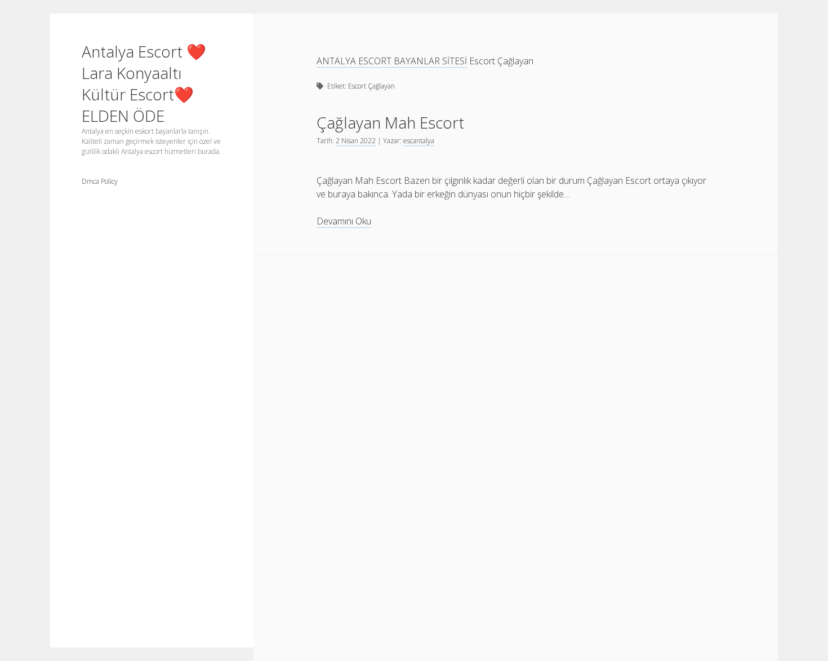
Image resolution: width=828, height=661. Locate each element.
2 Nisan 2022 (356, 141)
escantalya (418, 141)
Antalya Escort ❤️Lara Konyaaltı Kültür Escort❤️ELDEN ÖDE (144, 83)
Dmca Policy (100, 181)
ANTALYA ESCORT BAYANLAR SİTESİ (392, 61)
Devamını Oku (344, 221)
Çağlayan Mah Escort (390, 122)
